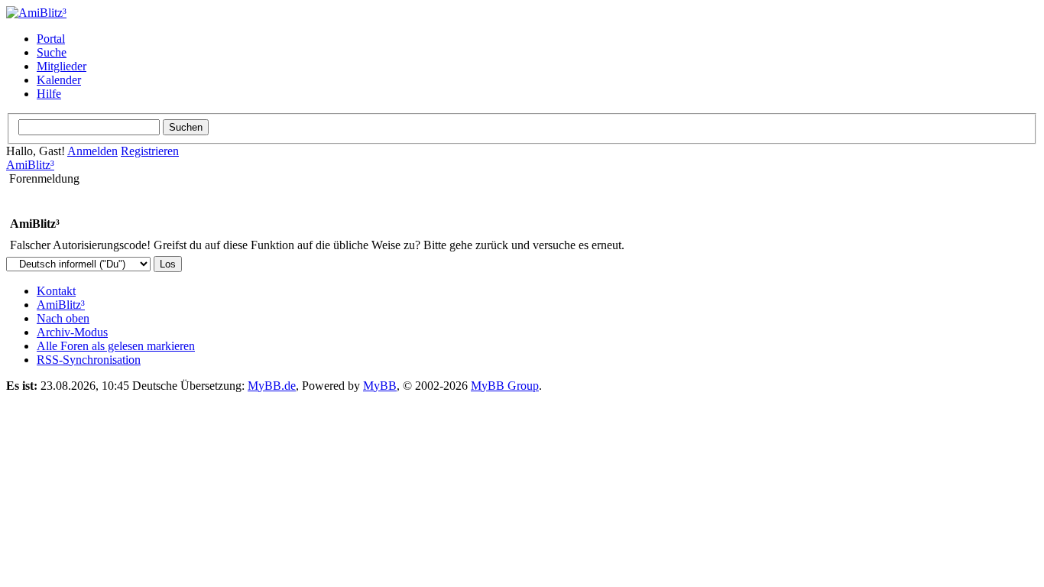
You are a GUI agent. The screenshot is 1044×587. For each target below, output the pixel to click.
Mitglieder (61, 66)
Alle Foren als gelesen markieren (116, 345)
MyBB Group (505, 385)
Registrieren (150, 150)
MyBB (380, 385)
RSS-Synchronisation (89, 359)
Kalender (59, 79)
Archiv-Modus (72, 332)
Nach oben (63, 318)
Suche (51, 52)
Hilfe (49, 93)
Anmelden (92, 150)
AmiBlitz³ (30, 164)
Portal (51, 38)
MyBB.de (272, 385)
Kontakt (56, 290)
